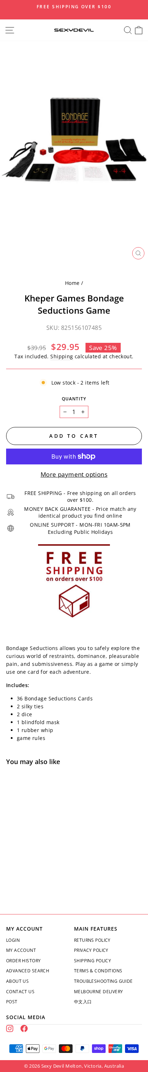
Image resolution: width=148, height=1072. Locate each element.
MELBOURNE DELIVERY (98, 992)
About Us (17, 981)
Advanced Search (27, 971)
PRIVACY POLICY (91, 950)
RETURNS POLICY (92, 940)
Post (12, 1002)
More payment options (74, 474)
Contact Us (20, 992)
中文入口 (83, 1002)
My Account (21, 950)
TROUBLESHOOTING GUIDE (103, 981)
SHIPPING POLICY (92, 961)
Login (13, 940)
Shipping (61, 356)
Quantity (74, 398)
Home (72, 283)
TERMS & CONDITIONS (98, 971)
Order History (23, 961)
